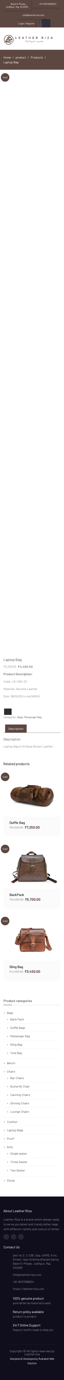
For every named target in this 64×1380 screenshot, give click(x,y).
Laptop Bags (15, 1130)
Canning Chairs (20, 1095)
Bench (11, 1063)
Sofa (10, 1147)
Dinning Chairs (19, 1103)
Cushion (12, 1122)
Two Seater (17, 1170)
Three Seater (18, 1162)
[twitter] (13, 1237)
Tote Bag (16, 1053)
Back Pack (17, 1019)
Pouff (10, 1138)
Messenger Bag (32, 717)
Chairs (11, 1071)
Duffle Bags (17, 1028)
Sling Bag (16, 1044)
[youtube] (21, 1237)
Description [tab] (15, 729)
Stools (11, 1180)
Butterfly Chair (20, 1086)
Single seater (18, 1153)
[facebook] (6, 1237)
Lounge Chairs (19, 1111)
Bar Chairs (17, 1078)
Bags (20, 717)
